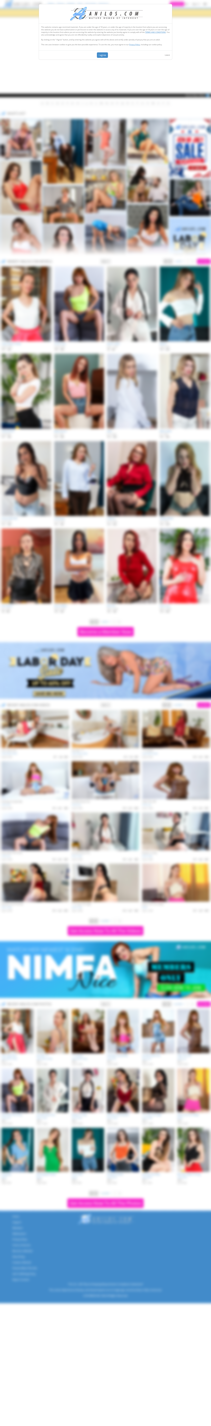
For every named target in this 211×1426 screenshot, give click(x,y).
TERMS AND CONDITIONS (155, 32)
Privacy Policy (134, 44)
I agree (102, 55)
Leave (167, 55)
